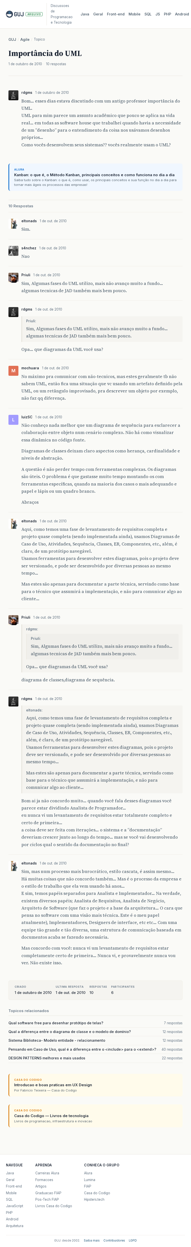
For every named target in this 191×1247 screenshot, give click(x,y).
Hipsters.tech (94, 1199)
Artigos (41, 1186)
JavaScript (14, 1206)
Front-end (14, 1186)
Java (85, 14)
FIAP (87, 1186)
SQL (147, 14)
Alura (88, 1173)
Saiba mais (92, 1240)
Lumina (89, 1180)
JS (157, 14)
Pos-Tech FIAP (47, 1199)
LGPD (133, 1240)
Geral (98, 14)
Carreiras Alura (47, 1173)
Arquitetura (14, 1226)
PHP (167, 14)
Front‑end (116, 14)
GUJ (12, 39)
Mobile (135, 14)
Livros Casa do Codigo (53, 1206)
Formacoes (44, 1180)
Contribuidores (114, 1240)
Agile (25, 39)
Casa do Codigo (97, 1193)
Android (182, 14)
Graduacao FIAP (48, 1193)
